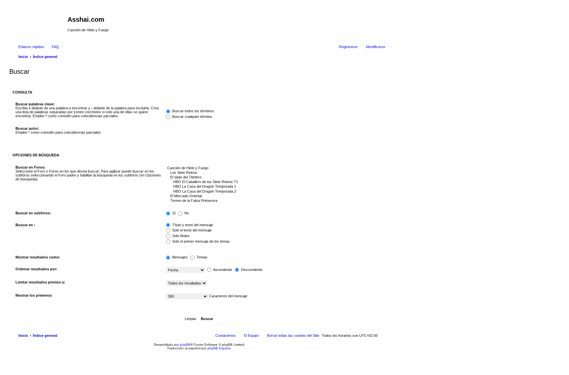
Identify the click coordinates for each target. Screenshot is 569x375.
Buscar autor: (27, 128)
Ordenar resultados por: (36, 269)
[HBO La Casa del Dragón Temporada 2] (274, 191)
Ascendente (222, 270)
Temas (201, 257)
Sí (173, 213)
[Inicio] (39, 21)
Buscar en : (25, 225)
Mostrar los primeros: (34, 295)
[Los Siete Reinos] (274, 173)
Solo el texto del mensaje (191, 230)
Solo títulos (180, 236)
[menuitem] (52, 47)
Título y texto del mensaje (192, 225)
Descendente (251, 270)
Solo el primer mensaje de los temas (200, 241)
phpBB (185, 344)
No (186, 213)
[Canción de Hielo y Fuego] (274, 168)
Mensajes (179, 257)
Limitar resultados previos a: (40, 282)
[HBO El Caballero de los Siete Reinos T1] (274, 182)
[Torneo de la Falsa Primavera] (274, 201)
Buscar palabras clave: (35, 104)
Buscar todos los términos (192, 111)
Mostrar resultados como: (37, 257)
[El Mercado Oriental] (274, 196)
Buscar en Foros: (30, 167)
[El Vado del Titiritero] (274, 177)
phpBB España (219, 348)
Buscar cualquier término (191, 117)
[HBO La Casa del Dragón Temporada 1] (274, 186)
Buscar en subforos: (33, 213)
